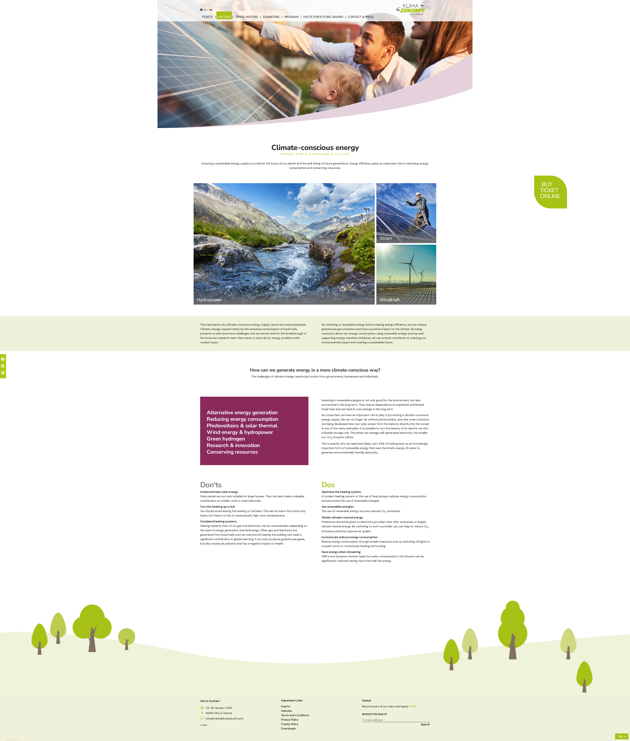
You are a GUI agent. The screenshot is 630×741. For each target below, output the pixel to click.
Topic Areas (221, 255)
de (205, 10)
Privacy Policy (289, 720)
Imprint (285, 706)
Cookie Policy (289, 724)
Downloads (288, 728)
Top (620, 736)
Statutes (286, 711)
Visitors (210, 255)
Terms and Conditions (295, 715)
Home (203, 255)
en (210, 10)
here (412, 706)
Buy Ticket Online (550, 190)
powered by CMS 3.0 (13, 740)
